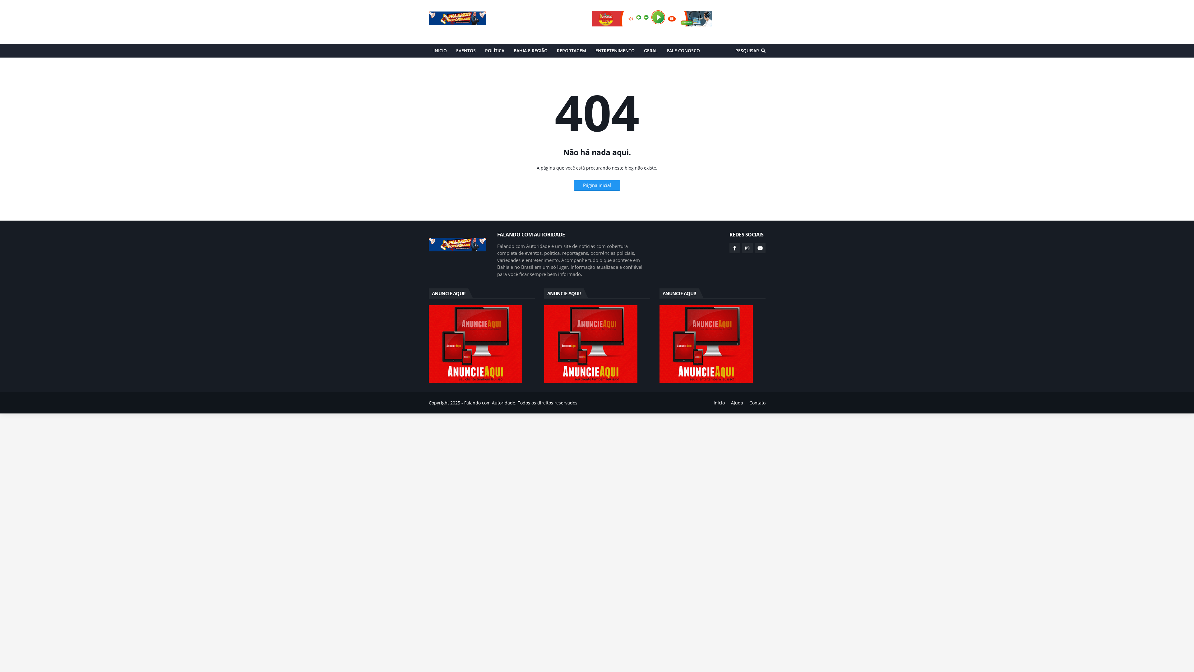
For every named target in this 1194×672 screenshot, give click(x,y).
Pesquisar (747, 51)
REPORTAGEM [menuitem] (571, 51)
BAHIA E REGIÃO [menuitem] (531, 51)
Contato (757, 403)
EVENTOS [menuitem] (466, 51)
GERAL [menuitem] (651, 51)
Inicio (719, 403)
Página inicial (597, 185)
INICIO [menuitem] (440, 51)
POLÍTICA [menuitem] (494, 51)
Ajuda (737, 403)
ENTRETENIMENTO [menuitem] (615, 51)
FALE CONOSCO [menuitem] (683, 51)
